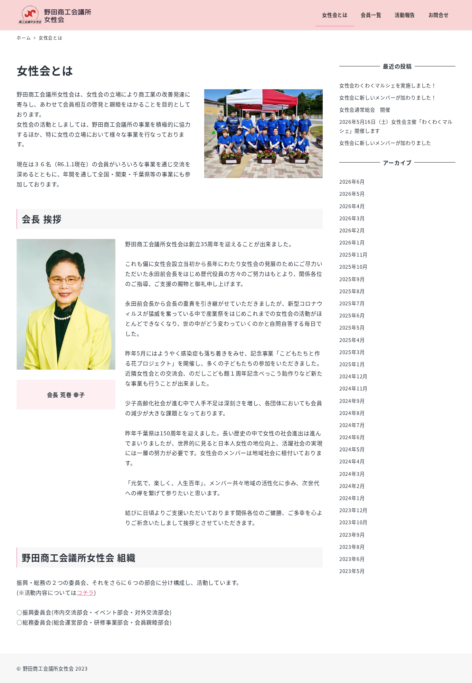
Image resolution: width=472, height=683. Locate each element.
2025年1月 (352, 364)
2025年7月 (352, 303)
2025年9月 (352, 279)
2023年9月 (352, 534)
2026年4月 (352, 206)
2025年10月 (353, 267)
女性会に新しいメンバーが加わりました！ (387, 97)
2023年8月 (352, 546)
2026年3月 (352, 218)
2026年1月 (352, 242)
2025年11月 (353, 254)
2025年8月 (352, 291)
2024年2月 (352, 485)
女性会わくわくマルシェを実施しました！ (387, 85)
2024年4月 (352, 461)
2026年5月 (352, 193)
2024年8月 (352, 412)
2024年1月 (352, 498)
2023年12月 (353, 510)
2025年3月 (352, 352)
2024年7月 (352, 425)
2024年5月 (352, 449)
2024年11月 (353, 388)
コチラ (85, 592)
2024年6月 (352, 437)
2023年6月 (352, 558)
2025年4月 (352, 339)
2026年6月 (352, 181)
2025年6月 (352, 315)
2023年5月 (352, 570)
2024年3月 (352, 473)
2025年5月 (352, 327)
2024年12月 (353, 376)
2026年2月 (352, 230)
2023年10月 (353, 522)
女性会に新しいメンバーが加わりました (385, 142)
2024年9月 (352, 400)
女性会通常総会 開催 (364, 109)
